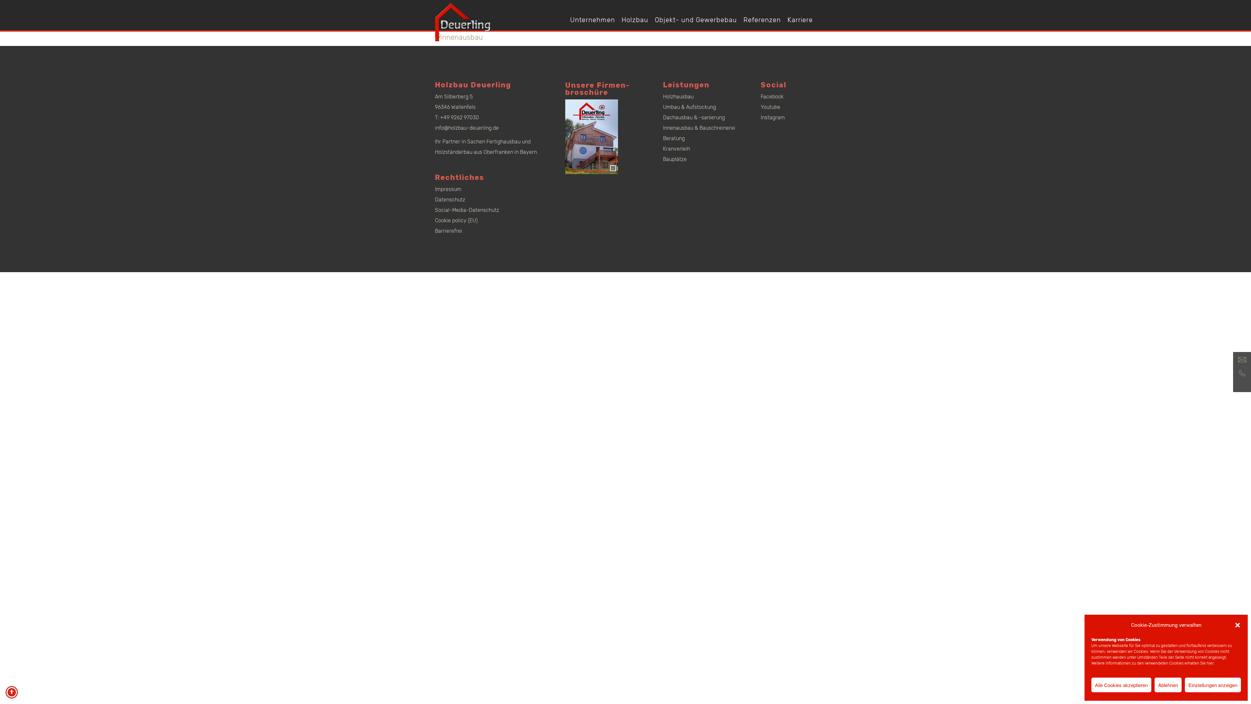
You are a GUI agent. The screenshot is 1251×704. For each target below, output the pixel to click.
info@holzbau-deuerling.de (467, 128)
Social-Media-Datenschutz (467, 210)
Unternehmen (592, 20)
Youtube (770, 107)
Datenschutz (450, 200)
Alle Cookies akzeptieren (1121, 685)
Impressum (448, 189)
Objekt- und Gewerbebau (696, 20)
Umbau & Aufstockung (689, 107)
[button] (1237, 625)
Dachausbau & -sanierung (694, 117)
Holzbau (635, 20)
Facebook (772, 97)
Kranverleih (676, 149)
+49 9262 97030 (459, 117)
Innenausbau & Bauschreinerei (699, 128)
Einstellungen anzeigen (1212, 685)
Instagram (773, 117)
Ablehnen (1168, 685)
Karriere (800, 20)
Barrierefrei (448, 231)
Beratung (674, 138)
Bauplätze (675, 159)
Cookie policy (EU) (456, 220)
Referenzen (762, 20)
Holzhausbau (678, 97)
